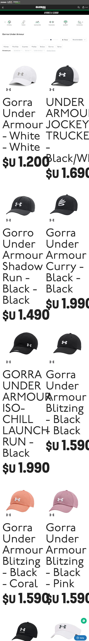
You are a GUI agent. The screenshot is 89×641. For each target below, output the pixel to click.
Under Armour (38, 50)
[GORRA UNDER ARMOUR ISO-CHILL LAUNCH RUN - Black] (22, 347)
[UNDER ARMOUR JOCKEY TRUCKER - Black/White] (66, 75)
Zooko (3, 1)
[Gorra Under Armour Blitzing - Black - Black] (66, 347)
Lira (9, 1)
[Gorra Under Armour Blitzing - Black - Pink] (66, 500)
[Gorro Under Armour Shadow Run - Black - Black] (22, 205)
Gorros (27, 50)
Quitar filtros (51, 50)
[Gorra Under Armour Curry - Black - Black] (66, 205)
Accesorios (17, 50)
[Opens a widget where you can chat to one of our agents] (80, 638)
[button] (79, 7)
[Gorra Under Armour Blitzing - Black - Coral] (22, 500)
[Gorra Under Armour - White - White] (22, 75)
